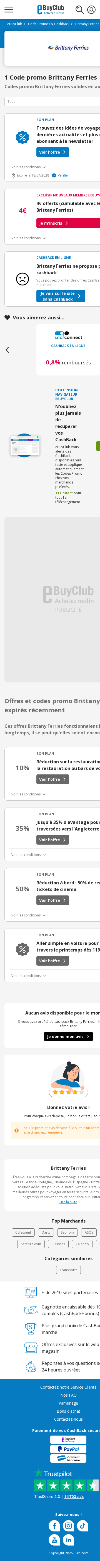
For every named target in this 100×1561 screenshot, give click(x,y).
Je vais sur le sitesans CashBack (58, 296)
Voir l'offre (49, 152)
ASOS (89, 1232)
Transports (68, 1270)
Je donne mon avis (65, 1036)
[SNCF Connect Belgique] (68, 335)
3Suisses (58, 1244)
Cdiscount (23, 1232)
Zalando (82, 1244)
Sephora (67, 1232)
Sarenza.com (31, 1244)
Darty (46, 1232)
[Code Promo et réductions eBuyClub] (51, 10)
